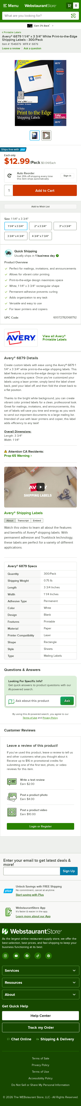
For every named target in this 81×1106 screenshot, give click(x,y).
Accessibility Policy (40, 1078)
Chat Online (21, 1039)
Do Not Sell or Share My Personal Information (40, 1085)
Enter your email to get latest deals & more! (37, 862)
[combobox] (40, 16)
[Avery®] (21, 338)
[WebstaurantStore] (40, 931)
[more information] (57, 255)
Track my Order (41, 1027)
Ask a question (32, 48)
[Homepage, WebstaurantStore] (40, 5)
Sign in (67, 175)
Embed (37, 520)
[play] (40, 487)
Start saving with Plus (30, 894)
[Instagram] (5, 955)
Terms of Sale (40, 1058)
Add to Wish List (40, 206)
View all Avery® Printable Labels (55, 337)
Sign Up (69, 871)
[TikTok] (37, 955)
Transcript (23, 520)
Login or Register (40, 826)
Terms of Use (30, 717)
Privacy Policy (50, 717)
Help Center (41, 1016)
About (9, 520)
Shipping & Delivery (57, 1039)
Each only (10, 155)
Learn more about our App (33, 916)
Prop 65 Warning (16, 456)
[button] (35, 135)
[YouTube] (16, 955)
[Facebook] (27, 955)
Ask (67, 701)
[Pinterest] (48, 955)
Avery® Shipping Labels (23, 513)
